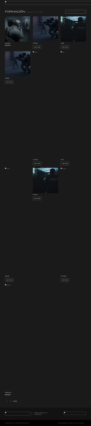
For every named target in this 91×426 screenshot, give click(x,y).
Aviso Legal (70, 423)
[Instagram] (85, 423)
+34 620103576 (37, 414)
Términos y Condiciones (78, 423)
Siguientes (15, 401)
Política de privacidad (62, 423)
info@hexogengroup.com (40, 412)
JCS (28, 422)
